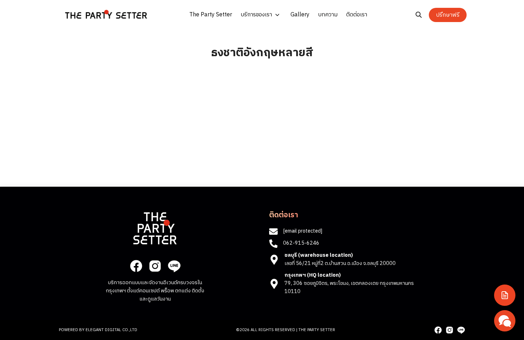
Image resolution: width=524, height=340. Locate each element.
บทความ (328, 15)
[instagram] (155, 266)
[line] (174, 266)
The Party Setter (210, 15)
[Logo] (106, 14)
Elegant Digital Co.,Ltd (111, 329)
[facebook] (136, 266)
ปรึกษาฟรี (447, 15)
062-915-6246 (301, 243)
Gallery (300, 15)
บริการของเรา (256, 15)
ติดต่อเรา (356, 15)
